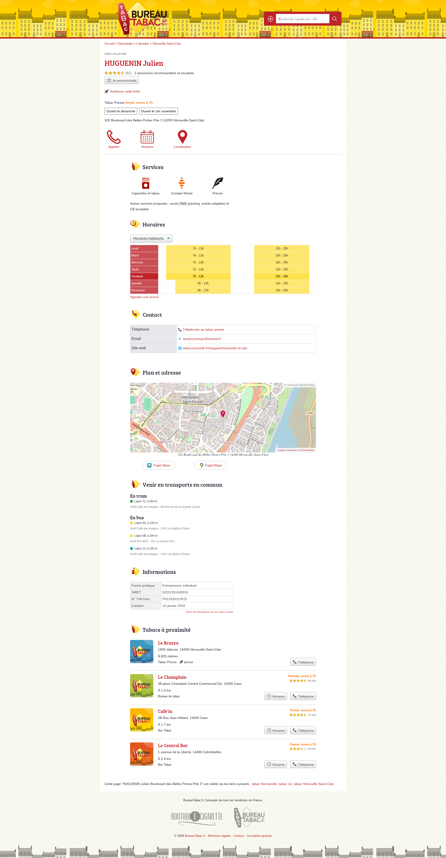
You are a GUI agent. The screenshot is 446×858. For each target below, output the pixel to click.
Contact (239, 836)
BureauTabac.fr (156, 18)
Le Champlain (172, 677)
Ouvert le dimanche (120, 111)
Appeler (114, 147)
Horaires (147, 147)
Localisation (182, 147)
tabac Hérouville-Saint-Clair (314, 784)
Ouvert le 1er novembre (158, 111)
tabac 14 (285, 784)
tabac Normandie (264, 784)
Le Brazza (168, 642)
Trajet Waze (161, 465)
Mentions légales (219, 836)
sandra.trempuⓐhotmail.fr (202, 339)
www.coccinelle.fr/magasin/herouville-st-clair (215, 348)
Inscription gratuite (259, 836)
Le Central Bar (173, 745)
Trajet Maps (213, 465)
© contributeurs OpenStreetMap (299, 385)
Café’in (165, 711)
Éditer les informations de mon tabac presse (209, 612)
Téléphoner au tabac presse (203, 329)
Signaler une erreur (144, 297)
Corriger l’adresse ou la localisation (296, 450)
